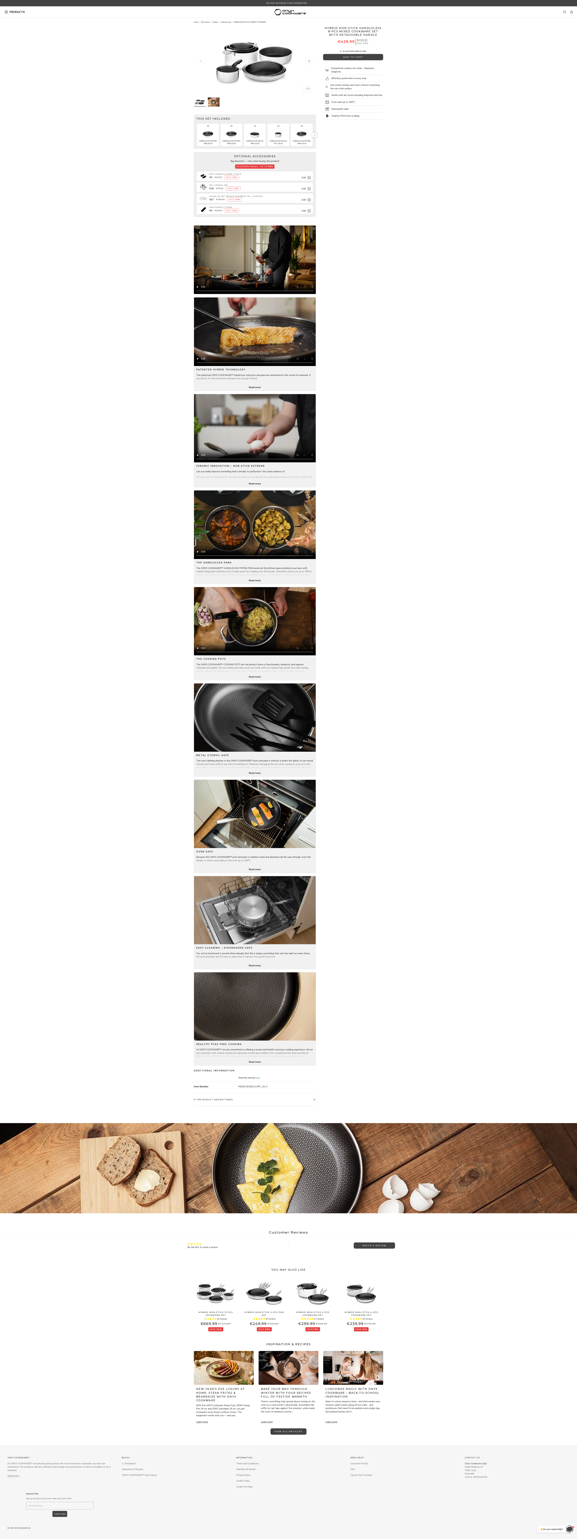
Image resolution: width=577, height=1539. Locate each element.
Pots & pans (205, 22)
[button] (571, 12)
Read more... (14, 1475)
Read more (255, 387)
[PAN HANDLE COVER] (203, 207)
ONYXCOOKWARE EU (20, 1528)
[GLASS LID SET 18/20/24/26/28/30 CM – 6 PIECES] (203, 196)
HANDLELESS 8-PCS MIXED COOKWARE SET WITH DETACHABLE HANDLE (251, 22)
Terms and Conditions (247, 1463)
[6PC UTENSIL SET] (203, 185)
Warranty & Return (246, 1469)
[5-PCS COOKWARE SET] (313, 1293)
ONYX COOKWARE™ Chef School (139, 1475)
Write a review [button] (374, 1245)
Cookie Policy (243, 1480)
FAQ (352, 1469)
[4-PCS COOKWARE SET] (361, 1293)
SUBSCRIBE (60, 1514)
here (258, 1077)
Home (196, 22)
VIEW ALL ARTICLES (288, 1431)
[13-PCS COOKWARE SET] (216, 1293)
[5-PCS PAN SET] (264, 1293)
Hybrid (215, 22)
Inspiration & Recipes (132, 1469)
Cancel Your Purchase (361, 1475)
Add (304, 177)
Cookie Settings (244, 1486)
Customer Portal (359, 1463)
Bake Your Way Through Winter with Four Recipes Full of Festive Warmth (286, 1392)
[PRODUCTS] (6, 12)
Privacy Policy (243, 1475)
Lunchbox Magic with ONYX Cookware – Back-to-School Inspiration (352, 1392)
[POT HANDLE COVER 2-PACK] (203, 174)
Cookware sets (225, 22)
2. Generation (129, 1463)
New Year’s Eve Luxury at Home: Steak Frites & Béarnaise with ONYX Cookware (220, 1394)
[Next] (314, 134)
